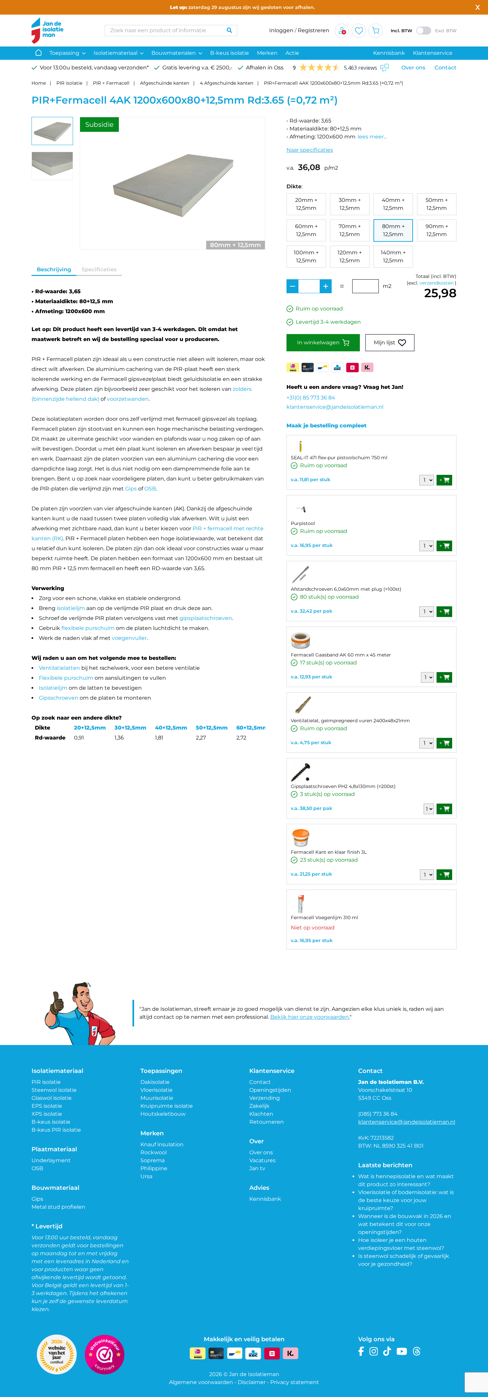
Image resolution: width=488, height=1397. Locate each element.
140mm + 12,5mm (393, 256)
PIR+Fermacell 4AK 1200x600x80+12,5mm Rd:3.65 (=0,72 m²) (333, 83)
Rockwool (153, 1152)
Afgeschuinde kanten (164, 83)
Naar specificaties (309, 150)
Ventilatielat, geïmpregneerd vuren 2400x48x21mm (350, 721)
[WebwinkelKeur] (104, 1354)
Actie (292, 53)
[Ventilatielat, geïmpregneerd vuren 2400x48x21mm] (301, 707)
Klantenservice (432, 53)
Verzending (264, 1098)
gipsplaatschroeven (206, 618)
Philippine (153, 1168)
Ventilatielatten (59, 668)
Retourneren (266, 1122)
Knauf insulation (162, 1144)
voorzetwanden (128, 399)
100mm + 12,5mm (306, 256)
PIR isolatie (69, 83)
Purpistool (303, 523)
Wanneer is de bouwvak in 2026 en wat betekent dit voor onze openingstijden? (404, 1224)
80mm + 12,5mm (393, 230)
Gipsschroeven (58, 698)
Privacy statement (294, 1382)
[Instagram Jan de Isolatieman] (373, 1351)
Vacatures (262, 1160)
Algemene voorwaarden (201, 1382)
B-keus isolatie (229, 53)
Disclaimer (252, 1382)
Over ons (413, 67)
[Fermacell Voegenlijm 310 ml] (301, 904)
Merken (267, 53)
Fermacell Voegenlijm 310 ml (324, 917)
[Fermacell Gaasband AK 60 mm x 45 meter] (301, 641)
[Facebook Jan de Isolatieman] (361, 1351)
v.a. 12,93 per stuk (311, 677)
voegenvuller (129, 638)
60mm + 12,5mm (306, 230)
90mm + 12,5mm (437, 230)
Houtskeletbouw (163, 1114)
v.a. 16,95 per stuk (312, 545)
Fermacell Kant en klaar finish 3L (328, 852)
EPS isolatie (47, 1106)
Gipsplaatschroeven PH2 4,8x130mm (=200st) (343, 786)
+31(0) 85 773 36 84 (310, 397)
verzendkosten (436, 283)
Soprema (152, 1160)
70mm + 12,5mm (350, 230)
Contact (445, 67)
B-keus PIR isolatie (56, 1130)
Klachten (261, 1114)
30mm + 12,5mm (350, 204)
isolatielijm (71, 608)
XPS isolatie (47, 1114)
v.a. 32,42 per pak (311, 611)
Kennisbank (389, 53)
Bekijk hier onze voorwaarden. (310, 1017)
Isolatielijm (53, 688)
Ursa (146, 1176)
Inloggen (281, 30)
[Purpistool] (301, 509)
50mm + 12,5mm (437, 204)
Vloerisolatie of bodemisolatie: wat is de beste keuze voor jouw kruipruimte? (406, 1200)
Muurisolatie (156, 1098)
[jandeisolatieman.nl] (61, 30)
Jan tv (257, 1168)
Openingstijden (270, 1090)
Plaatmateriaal (54, 1149)
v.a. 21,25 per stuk (311, 874)
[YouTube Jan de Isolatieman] (401, 1351)
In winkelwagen (318, 342)
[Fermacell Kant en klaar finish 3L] (301, 838)
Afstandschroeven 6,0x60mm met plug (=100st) (346, 589)
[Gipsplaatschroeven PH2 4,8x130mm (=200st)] (301, 772)
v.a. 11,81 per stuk (310, 479)
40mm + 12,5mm (393, 204)
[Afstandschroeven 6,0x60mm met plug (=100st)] (301, 575)
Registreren (313, 30)
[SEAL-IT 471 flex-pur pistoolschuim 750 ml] (301, 446)
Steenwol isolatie (54, 1090)
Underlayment (51, 1160)
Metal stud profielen (58, 1207)
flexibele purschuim (88, 628)
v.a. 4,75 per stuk (311, 742)
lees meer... (372, 136)
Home (39, 83)
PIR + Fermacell (111, 83)
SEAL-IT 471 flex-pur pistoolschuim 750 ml (339, 458)
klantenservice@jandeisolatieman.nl (334, 407)
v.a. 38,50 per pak (311, 808)
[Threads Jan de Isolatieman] (417, 1351)
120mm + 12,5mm (350, 256)
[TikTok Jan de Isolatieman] (387, 1351)
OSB (150, 488)
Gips (131, 488)
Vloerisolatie (156, 1090)
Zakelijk (259, 1106)
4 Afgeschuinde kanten (226, 83)
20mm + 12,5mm (306, 204)
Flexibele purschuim (66, 678)
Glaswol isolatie (52, 1098)
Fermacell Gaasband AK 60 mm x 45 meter (341, 655)
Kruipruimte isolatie (166, 1106)
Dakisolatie (155, 1082)
